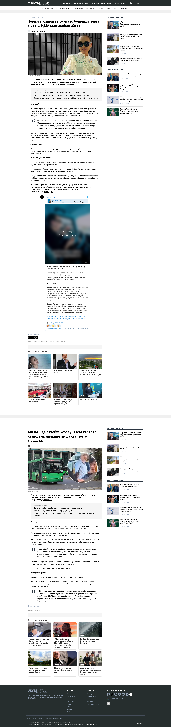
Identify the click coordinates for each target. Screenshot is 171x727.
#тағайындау (90, 8)
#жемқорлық (78, 8)
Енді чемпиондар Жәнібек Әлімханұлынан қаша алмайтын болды (130, 87)
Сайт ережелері (92, 696)
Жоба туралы (91, 694)
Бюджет (87, 3)
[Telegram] (31, 337)
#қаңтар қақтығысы (49, 8)
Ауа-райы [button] (124, 8)
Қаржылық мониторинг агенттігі (43, 341)
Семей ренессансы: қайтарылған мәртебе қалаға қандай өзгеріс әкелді (131, 36)
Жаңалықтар (67, 3)
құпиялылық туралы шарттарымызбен (68, 724)
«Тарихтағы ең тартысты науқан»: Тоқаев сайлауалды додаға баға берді (131, 24)
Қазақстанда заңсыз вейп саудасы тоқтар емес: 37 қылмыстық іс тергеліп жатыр (66, 98)
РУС (142, 3)
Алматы (30, 610)
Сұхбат (123, 3)
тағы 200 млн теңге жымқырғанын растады (54, 171)
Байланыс (90, 701)
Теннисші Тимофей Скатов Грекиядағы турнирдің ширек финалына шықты (129, 111)
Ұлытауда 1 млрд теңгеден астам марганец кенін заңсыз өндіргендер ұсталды (64, 95)
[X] (34, 337)
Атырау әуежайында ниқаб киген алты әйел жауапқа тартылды (131, 59)
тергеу (30, 341)
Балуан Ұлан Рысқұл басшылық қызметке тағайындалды (130, 75)
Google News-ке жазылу (118, 698)
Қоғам (109, 3)
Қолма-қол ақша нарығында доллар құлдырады (53, 511)
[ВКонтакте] (29, 337)
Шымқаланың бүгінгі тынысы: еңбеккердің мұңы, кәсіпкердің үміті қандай (131, 48)
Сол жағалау (78, 3)
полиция (37, 610)
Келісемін (139, 723)
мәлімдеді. (48, 192)
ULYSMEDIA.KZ (31, 17)
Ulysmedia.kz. (46, 500)
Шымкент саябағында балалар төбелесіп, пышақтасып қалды (58, 508)
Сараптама (95, 3)
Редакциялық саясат (93, 704)
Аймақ (103, 3)
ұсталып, (41, 165)
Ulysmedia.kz (71, 84)
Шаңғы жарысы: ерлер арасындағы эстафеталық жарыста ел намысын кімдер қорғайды (131, 99)
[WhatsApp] (37, 337)
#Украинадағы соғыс (64, 8)
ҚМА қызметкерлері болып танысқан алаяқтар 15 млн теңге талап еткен (62, 93)
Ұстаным (116, 3)
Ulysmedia (34, 446)
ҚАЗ (138, 3)
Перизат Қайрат (61, 341)
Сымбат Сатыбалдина (38, 31)
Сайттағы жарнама (92, 699)
